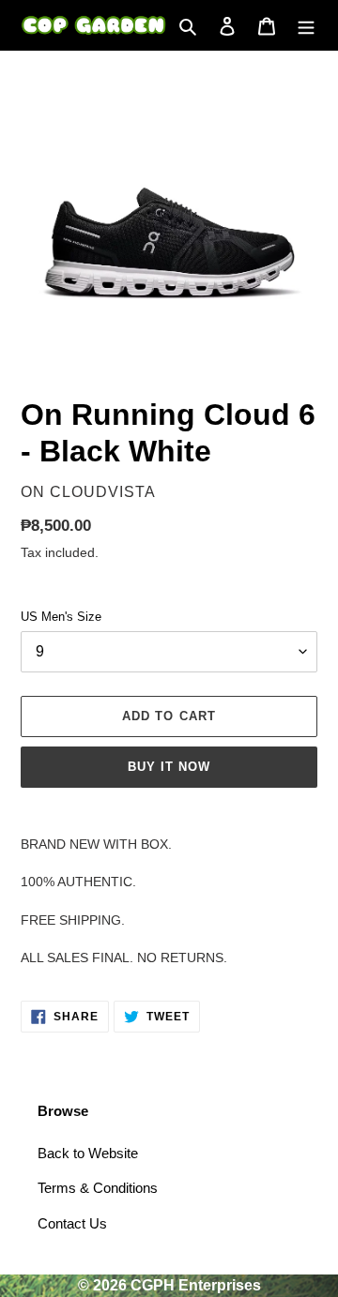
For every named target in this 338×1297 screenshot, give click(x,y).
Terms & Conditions (98, 1188)
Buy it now (169, 767)
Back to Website (88, 1153)
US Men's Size (61, 617)
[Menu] (306, 26)
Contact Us (72, 1223)
